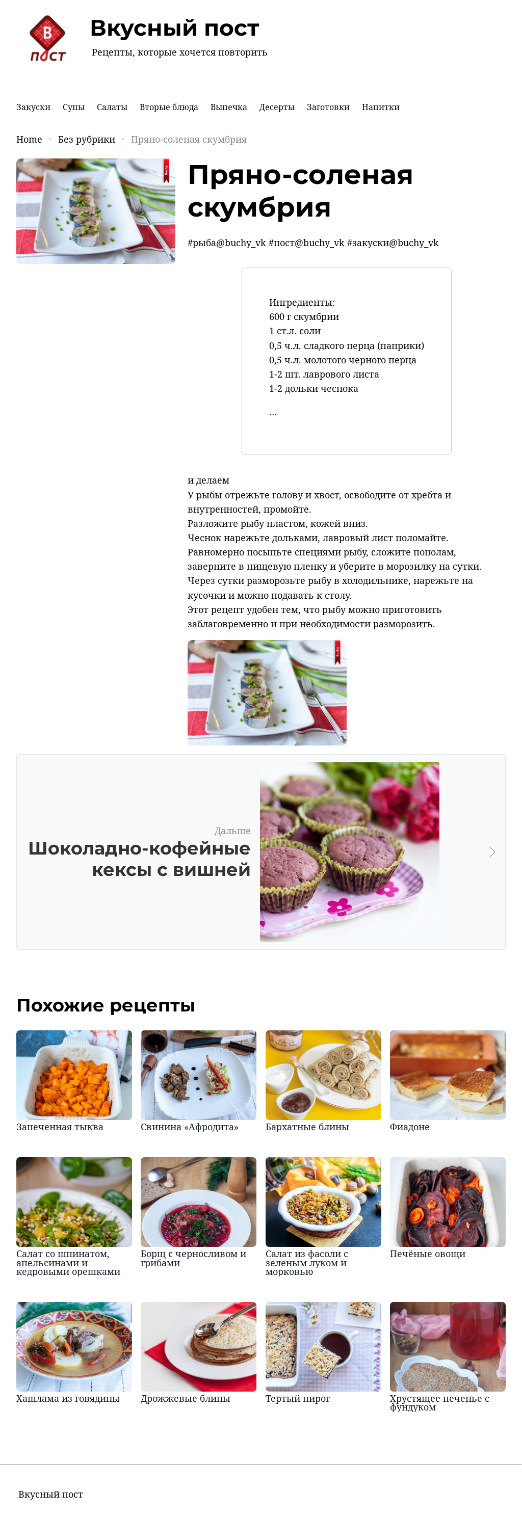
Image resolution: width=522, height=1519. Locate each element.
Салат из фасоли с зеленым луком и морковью (307, 1262)
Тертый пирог (298, 1398)
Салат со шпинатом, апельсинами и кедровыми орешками (68, 1262)
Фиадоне (410, 1127)
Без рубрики (86, 139)
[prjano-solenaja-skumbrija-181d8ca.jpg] (267, 742)
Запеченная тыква (59, 1127)
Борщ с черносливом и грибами (193, 1258)
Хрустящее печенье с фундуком (439, 1403)
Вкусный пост (174, 27)
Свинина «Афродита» (190, 1127)
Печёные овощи (427, 1253)
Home (29, 139)
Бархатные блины (307, 1127)
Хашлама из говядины (68, 1398)
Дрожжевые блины (185, 1398)
